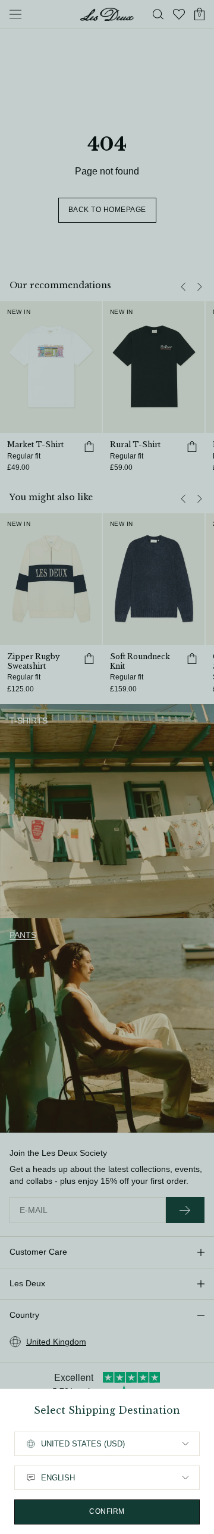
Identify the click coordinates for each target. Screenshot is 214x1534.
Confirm (107, 1511)
